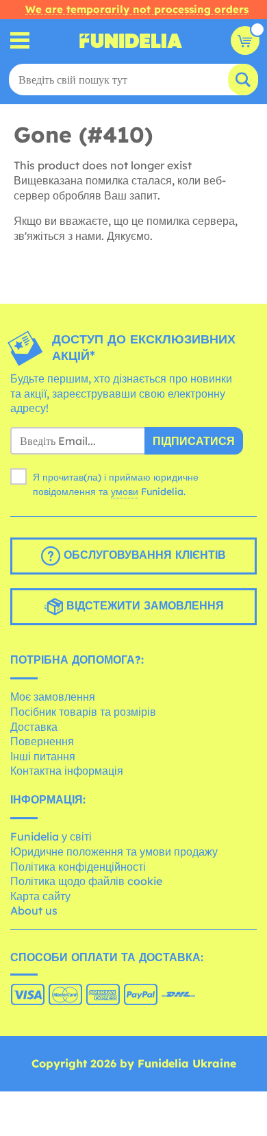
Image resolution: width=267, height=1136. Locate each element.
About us (34, 910)
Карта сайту (40, 896)
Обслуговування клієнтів (143, 554)
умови (124, 491)
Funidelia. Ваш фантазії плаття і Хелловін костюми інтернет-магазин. (130, 40)
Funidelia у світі (51, 836)
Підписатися (194, 441)
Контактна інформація (66, 770)
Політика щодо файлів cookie (86, 881)
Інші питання (42, 756)
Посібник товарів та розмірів (83, 711)
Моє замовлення (52, 696)
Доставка (34, 727)
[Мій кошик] (245, 40)
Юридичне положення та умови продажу (114, 851)
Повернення (42, 741)
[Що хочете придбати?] (20, 40)
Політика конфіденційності (78, 866)
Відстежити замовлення (143, 605)
